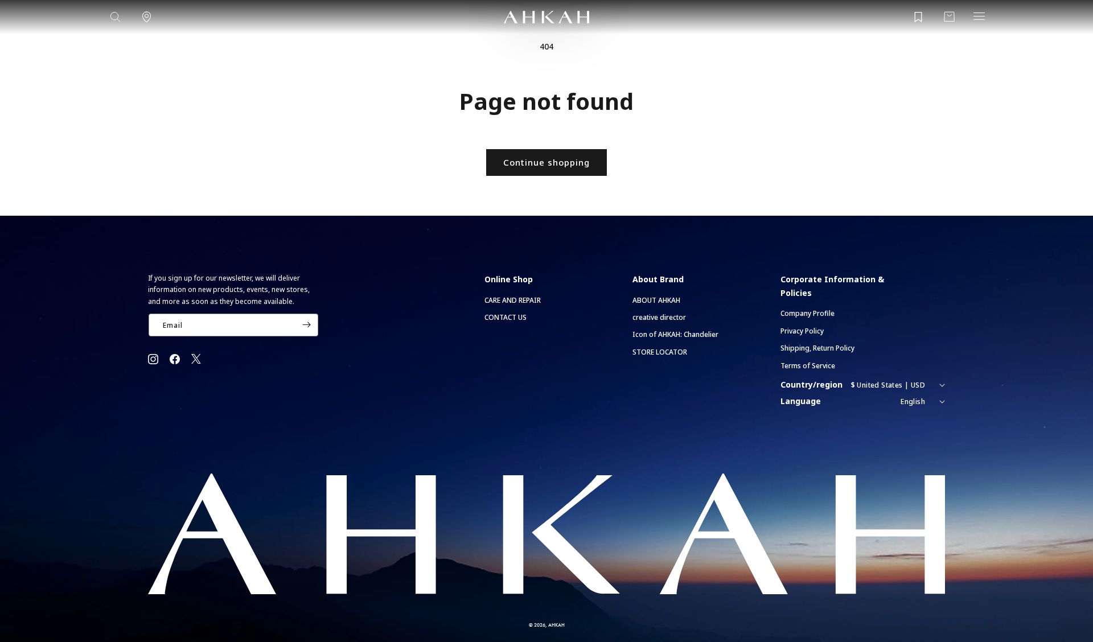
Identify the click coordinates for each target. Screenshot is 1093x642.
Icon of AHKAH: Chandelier (675, 334)
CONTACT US (505, 317)
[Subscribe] (306, 325)
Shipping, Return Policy (817, 348)
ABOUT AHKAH (656, 300)
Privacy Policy (802, 331)
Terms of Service (807, 366)
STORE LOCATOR (659, 352)
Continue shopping (546, 162)
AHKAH (556, 625)
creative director (659, 317)
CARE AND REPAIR (512, 300)
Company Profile (807, 313)
